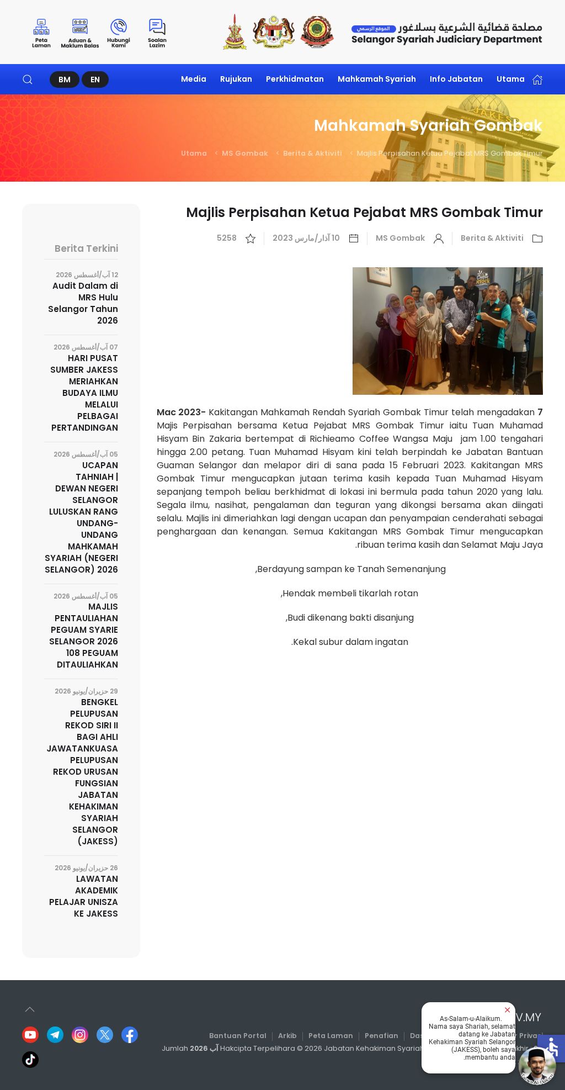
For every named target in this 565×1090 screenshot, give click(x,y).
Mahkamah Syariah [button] (377, 78)
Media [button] (193, 78)
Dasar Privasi (519, 1035)
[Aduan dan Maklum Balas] (80, 32)
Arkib (287, 1035)
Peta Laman (330, 1035)
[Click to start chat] (537, 1065)
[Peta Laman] (41, 32)
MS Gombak (245, 153)
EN (95, 79)
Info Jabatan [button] (456, 78)
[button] (27, 79)
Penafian (381, 1035)
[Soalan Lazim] (157, 32)
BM (64, 79)
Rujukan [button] (236, 78)
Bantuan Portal (237, 1035)
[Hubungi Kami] (118, 32)
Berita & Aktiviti (312, 153)
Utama (511, 78)
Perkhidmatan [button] (295, 78)
